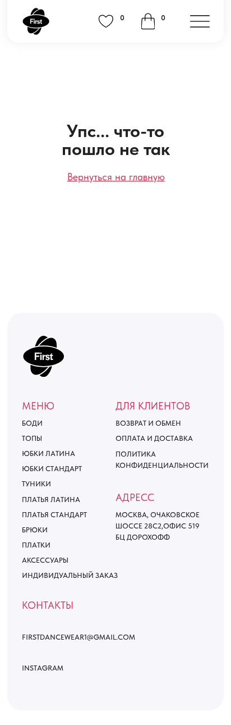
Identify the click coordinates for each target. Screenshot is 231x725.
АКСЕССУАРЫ (45, 560)
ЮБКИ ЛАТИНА (48, 453)
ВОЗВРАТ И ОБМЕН (148, 423)
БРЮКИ (35, 530)
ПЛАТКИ (36, 545)
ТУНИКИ (36, 484)
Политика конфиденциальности (162, 459)
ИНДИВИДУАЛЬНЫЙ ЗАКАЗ (70, 575)
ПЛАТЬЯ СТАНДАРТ (54, 514)
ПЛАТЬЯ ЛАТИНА (51, 499)
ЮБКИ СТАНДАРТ (52, 468)
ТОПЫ (32, 438)
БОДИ (32, 423)
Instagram (42, 668)
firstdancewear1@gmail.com (78, 637)
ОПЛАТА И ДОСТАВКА (154, 438)
